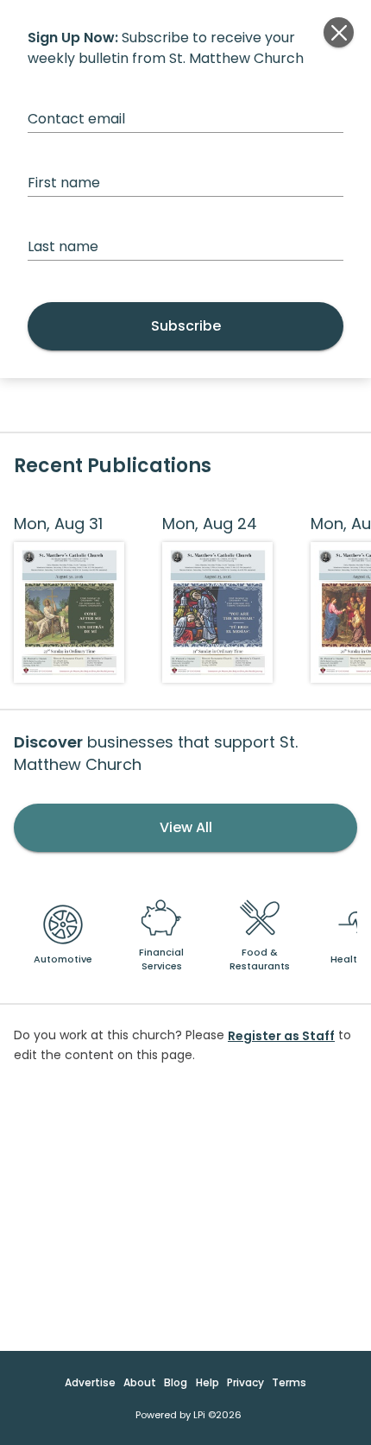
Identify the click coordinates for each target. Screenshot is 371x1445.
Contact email (76, 119)
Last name (63, 246)
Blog (175, 1382)
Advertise (90, 1382)
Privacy (245, 1382)
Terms (289, 1382)
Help (207, 1382)
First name (64, 182)
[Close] (339, 32)
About (139, 1382)
